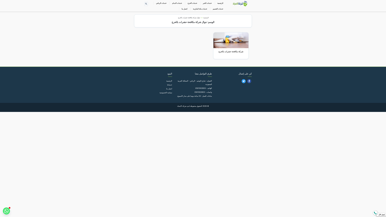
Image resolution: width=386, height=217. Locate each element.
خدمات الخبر (207, 3)
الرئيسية (220, 3)
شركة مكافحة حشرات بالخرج (231, 51)
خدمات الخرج (192, 3)
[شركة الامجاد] (240, 4)
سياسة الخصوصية (166, 93)
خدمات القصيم (218, 9)
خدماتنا (169, 85)
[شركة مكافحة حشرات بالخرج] (230, 40)
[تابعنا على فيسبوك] (249, 82)
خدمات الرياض (161, 3)
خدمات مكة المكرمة (200, 9)
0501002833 (200, 88)
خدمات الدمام (177, 3)
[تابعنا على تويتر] (243, 82)
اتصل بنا (184, 9)
